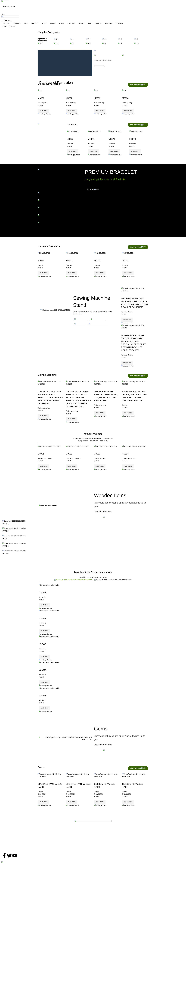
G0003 (97, 454)
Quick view (40, 94)
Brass (50, 458)
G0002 (69, 454)
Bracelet (40, 265)
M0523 (41, 225)
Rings (46, 103)
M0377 (70, 139)
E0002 (5, 531)
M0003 (97, 98)
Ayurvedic (42, 597)
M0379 (111, 139)
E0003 (5, 538)
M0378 (91, 139)
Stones (40, 792)
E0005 (5, 553)
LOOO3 (42, 644)
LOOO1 (42, 592)
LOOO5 (42, 695)
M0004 (125, 98)
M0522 (41, 210)
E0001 (5, 523)
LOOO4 (42, 670)
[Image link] (93, 830)
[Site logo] (5, 2)
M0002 (69, 98)
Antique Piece (42, 458)
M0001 (41, 98)
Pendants (70, 144)
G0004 (125, 454)
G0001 (41, 454)
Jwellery (40, 103)
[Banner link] (121, 51)
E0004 (5, 546)
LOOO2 (42, 618)
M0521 (41, 195)
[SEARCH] (185, 5)
